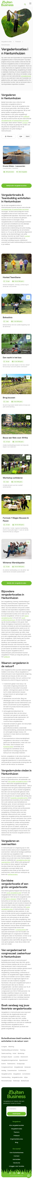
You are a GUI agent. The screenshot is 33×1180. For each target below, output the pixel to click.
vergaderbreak (26, 76)
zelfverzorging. (13, 874)
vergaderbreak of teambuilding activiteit (15, 120)
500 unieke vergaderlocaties (17, 781)
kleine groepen (11, 899)
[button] (30, 3)
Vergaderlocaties (6, 41)
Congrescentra (20, 929)
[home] (7, 3)
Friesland (18, 41)
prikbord (26, 116)
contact (25, 122)
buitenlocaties (8, 746)
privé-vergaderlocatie (14, 893)
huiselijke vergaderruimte (19, 798)
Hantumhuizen (5, 45)
